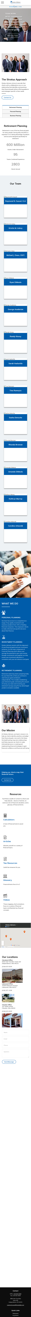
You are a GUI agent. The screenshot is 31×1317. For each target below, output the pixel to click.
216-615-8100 (17, 1294)
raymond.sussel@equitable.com (15, 1305)
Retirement (15, 1313)
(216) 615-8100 (7, 966)
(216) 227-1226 (7, 990)
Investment (15, 1315)
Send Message (9, 1062)
